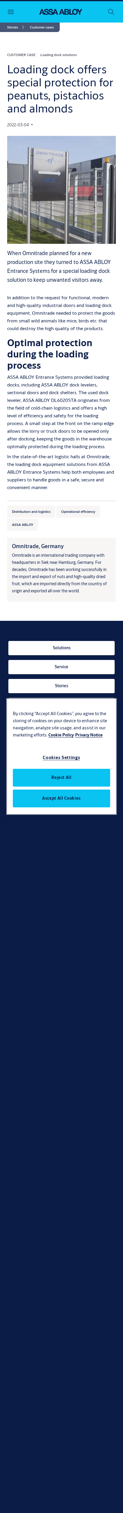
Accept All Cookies (61, 798)
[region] (61, 756)
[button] (42, 27)
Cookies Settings (61, 757)
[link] (16, 27)
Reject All (61, 777)
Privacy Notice (89, 735)
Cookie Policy (61, 735)
